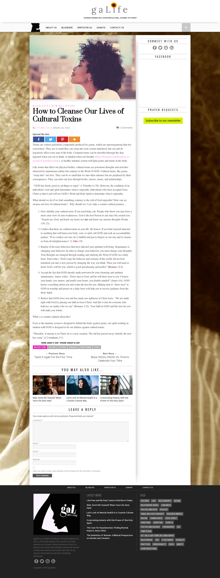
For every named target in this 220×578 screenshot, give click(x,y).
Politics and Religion (150, 526)
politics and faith (149, 509)
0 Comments (126, 127)
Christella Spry (43, 127)
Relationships (165, 500)
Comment (38, 420)
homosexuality (159, 544)
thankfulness (156, 518)
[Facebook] (38, 139)
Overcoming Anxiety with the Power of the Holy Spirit (114, 399)
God (157, 539)
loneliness (166, 505)
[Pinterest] (62, 139)
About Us (51, 27)
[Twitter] (50, 139)
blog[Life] (67, 27)
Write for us (84, 27)
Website (36, 459)
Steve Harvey (167, 539)
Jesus (171, 544)
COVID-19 (169, 522)
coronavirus (168, 526)
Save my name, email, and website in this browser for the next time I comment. (67, 471)
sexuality (180, 539)
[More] (74, 139)
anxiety (180, 544)
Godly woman (85, 347)
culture (52, 347)
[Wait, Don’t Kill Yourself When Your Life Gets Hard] (49, 394)
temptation (146, 531)
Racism (144, 518)
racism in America (174, 513)
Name (36, 443)
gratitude (145, 544)
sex (178, 526)
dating (177, 500)
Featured (62, 347)
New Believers (63, 105)
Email (36, 451)
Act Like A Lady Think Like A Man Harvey (157, 535)
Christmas (145, 522)
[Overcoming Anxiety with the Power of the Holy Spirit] (116, 394)
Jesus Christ (171, 518)
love (154, 500)
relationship (146, 539)
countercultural (149, 548)
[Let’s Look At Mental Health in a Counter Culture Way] (83, 394)
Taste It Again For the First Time (53, 357)
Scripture (158, 522)
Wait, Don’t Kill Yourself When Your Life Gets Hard (47, 399)
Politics (163, 509)
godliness (73, 347)
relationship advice (149, 505)
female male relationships (152, 513)
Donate (101, 27)
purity (97, 347)
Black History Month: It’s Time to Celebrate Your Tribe (110, 359)
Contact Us (117, 27)
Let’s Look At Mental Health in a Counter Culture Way (82, 399)
